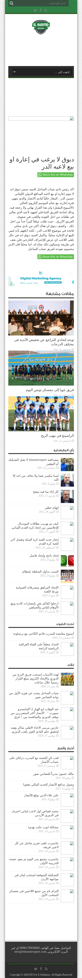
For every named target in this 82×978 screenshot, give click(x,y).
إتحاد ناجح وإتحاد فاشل (44, 555)
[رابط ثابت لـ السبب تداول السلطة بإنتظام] (67, 581)
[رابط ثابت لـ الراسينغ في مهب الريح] (41, 430)
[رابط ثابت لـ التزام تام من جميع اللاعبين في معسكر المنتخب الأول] (67, 901)
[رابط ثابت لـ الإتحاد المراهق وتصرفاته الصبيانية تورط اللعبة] (67, 597)
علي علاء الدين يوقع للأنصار (41, 795)
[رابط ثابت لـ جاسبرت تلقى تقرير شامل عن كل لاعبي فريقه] (67, 853)
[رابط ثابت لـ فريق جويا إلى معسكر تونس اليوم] (41, 384)
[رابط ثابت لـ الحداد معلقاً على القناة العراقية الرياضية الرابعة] (67, 654)
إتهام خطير (52, 507)
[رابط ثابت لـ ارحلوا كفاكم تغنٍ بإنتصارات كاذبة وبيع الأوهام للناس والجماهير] (67, 613)
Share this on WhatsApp (57, 174)
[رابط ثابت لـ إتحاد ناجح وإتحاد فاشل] (67, 566)
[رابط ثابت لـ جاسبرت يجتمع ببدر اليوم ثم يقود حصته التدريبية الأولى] (67, 869)
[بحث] (11, 3)
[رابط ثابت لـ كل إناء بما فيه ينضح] (67, 502)
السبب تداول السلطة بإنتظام (40, 571)
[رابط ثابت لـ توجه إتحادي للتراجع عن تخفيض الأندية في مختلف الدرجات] (41, 334)
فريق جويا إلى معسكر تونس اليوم (50, 390)
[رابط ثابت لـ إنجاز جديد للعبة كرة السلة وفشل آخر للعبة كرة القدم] (67, 550)
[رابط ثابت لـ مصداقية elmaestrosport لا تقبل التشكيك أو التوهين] (67, 470)
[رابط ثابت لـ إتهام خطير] (67, 518)
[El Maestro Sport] (41, 31)
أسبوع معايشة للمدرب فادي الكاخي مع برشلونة (42, 633)
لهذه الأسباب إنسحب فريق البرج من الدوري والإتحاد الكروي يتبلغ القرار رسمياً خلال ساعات (35, 678)
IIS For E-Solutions (40, 974)
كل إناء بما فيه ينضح (46, 491)
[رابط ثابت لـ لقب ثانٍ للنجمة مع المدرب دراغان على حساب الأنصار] (67, 768)
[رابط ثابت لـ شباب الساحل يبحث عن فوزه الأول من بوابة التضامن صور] (67, 703)
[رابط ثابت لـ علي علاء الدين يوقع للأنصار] (67, 805)
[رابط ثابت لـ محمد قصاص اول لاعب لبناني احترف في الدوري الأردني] (67, 821)
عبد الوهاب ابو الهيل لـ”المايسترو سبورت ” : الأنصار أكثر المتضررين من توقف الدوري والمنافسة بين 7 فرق (34, 713)
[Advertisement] (43, 50)
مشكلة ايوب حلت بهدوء (43, 827)
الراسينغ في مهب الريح (57, 435)
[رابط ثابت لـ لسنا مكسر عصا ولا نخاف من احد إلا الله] (67, 486)
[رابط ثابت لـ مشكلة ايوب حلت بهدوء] (67, 837)
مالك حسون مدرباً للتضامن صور (53, 773)
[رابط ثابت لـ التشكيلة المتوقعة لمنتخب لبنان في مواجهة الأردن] (67, 885)
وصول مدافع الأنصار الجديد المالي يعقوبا (48, 784)
